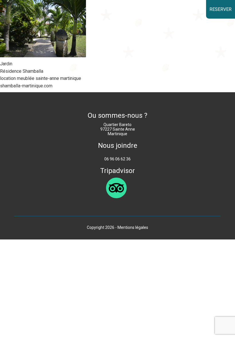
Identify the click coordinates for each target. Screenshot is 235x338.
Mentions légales (132, 227)
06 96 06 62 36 (117, 159)
